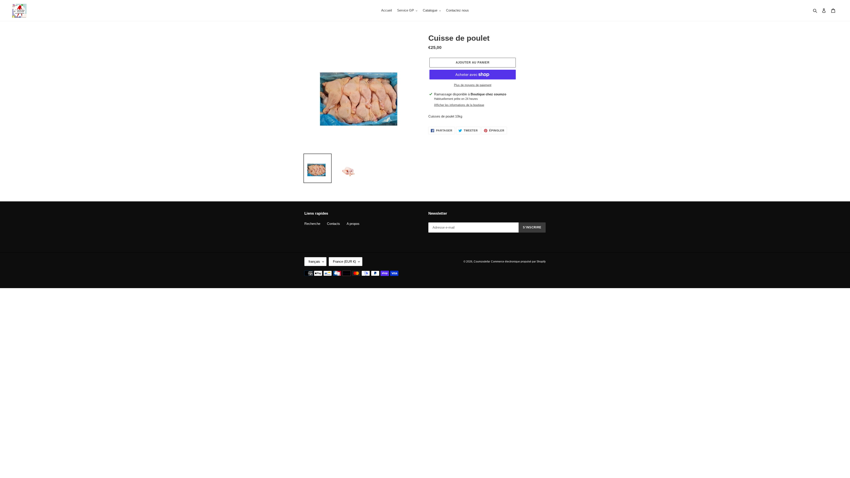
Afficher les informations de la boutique (459, 105)
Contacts (333, 224)
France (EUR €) (344, 261)
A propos (353, 224)
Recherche (312, 224)
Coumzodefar (482, 261)
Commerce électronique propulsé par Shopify (518, 261)
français (314, 261)
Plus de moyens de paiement (472, 85)
